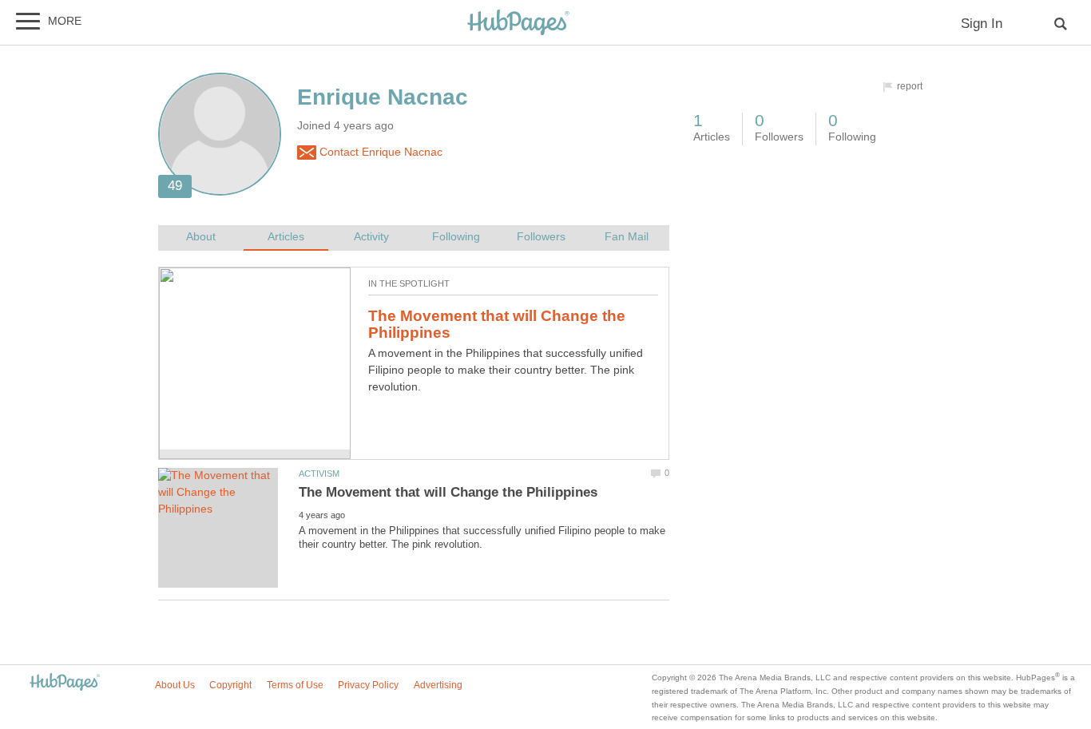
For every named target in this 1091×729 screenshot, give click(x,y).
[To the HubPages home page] (64, 683)
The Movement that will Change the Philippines (496, 324)
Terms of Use (295, 685)
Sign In (981, 23)
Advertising (438, 685)
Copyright (230, 685)
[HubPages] (518, 24)
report (909, 86)
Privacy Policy (368, 685)
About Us (175, 685)
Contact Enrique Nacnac (379, 152)
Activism (319, 473)
